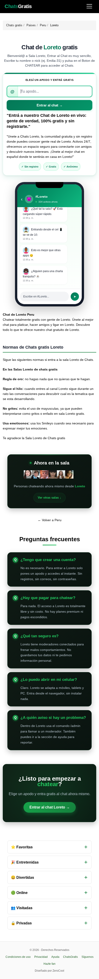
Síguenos (87, 956)
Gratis (18, 6)
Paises (31, 25)
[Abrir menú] (89, 6)
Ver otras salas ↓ (49, 497)
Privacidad (41, 956)
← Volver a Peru (49, 520)
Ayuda (55, 956)
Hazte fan (49, 963)
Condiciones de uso (18, 956)
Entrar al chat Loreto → (49, 807)
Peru (43, 25)
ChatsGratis (70, 956)
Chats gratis (14, 25)
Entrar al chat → (50, 105)
